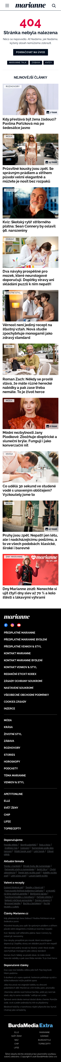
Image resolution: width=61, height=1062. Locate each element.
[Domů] (30, 5)
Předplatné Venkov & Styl (22, 646)
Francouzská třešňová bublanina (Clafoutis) (24, 891)
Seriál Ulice (42, 869)
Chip (7, 814)
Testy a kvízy (44, 845)
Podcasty (11, 768)
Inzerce (9, 708)
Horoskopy (12, 761)
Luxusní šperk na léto (38, 876)
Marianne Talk (18, 62)
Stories (9, 754)
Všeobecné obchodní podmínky (26, 694)
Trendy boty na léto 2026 (29, 872)
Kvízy (48, 62)
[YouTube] (19, 625)
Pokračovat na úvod (30, 52)
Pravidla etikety (11, 845)
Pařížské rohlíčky (44, 897)
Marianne (44, 1032)
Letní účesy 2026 (18, 876)
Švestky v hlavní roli (34, 887)
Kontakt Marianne (17, 653)
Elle (7, 800)
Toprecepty (12, 828)
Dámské (44, 1036)
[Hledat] (54, 5)
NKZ (16, 1040)
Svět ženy (11, 807)
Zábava (36, 62)
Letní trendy (39, 851)
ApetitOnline (13, 794)
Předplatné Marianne (19, 632)
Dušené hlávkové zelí (13, 887)
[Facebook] (6, 625)
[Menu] (7, 5)
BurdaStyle (44, 1040)
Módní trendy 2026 (22, 851)
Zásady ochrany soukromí (23, 681)
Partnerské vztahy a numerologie (19, 869)
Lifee (7, 821)
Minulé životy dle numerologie (36, 866)
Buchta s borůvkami (32, 903)
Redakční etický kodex (20, 674)
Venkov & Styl (14, 782)
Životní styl (13, 734)
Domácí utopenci (42, 900)
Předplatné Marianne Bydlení (25, 639)
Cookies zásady (15, 701)
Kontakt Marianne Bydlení (23, 660)
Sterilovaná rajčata (38, 894)
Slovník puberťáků (28, 845)
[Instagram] (12, 625)
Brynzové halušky (12, 903)
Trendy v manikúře (12, 866)
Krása (8, 727)
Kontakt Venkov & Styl (20, 667)
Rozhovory (12, 747)
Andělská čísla (11, 848)
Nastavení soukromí (18, 687)
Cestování (24, 848)
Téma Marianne (15, 775)
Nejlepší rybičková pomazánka (18, 900)
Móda (8, 720)
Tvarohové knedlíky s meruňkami (19, 897)
